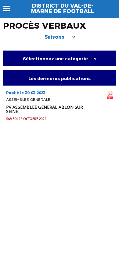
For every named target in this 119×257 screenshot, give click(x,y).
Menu (9, 8)
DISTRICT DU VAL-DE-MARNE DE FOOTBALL (62, 8)
